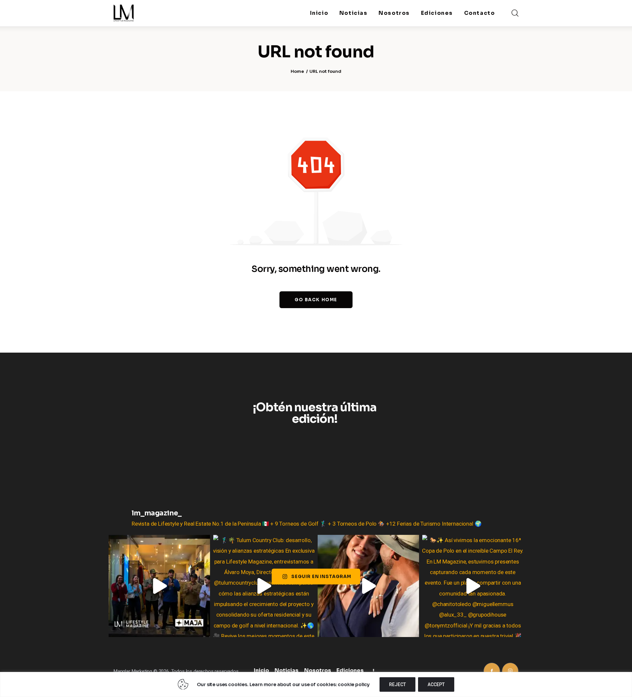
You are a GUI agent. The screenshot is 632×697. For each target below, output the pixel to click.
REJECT (397, 684)
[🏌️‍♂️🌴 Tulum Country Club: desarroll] (264, 586)
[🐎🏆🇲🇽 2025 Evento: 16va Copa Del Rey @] (368, 586)
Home (297, 71)
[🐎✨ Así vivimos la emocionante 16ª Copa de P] (473, 586)
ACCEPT (436, 684)
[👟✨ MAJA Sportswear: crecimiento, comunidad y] (159, 586)
